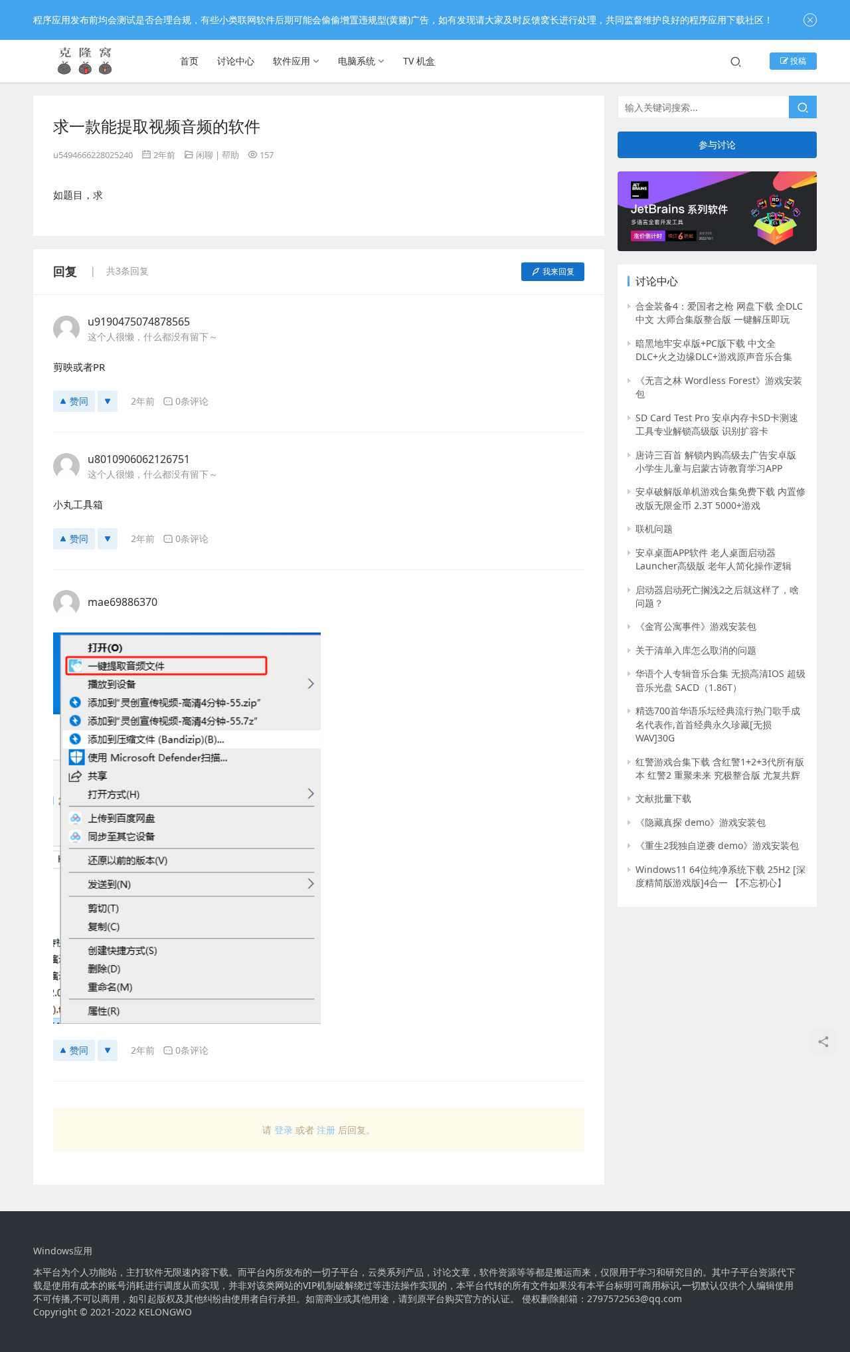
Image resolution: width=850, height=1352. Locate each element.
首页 (189, 60)
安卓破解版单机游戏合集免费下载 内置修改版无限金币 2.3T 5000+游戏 (721, 498)
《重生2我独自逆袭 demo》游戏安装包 (717, 845)
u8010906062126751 (139, 459)
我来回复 (558, 271)
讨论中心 (235, 60)
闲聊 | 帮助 (217, 155)
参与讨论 (717, 144)
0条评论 (192, 401)
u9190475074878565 (139, 321)
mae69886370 (122, 602)
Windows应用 (62, 1251)
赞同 (79, 401)
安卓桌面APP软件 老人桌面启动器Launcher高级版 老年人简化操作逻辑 (714, 559)
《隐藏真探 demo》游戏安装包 (701, 822)
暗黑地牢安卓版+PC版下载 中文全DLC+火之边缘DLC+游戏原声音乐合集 (714, 350)
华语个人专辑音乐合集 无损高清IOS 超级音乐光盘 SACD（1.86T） (721, 680)
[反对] (108, 401)
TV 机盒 (419, 60)
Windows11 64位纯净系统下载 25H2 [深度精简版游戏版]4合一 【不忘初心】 (721, 876)
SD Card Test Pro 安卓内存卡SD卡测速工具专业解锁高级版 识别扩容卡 (717, 424)
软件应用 (291, 60)
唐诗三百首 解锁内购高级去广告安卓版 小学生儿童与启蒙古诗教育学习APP (716, 461)
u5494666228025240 (93, 155)
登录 (283, 1129)
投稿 (797, 60)
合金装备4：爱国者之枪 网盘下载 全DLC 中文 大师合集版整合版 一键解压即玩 (719, 313)
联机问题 (654, 528)
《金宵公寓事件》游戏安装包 (696, 626)
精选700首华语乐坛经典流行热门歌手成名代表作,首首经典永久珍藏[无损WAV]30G (718, 724)
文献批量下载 (663, 798)
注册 (326, 1129)
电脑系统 (356, 60)
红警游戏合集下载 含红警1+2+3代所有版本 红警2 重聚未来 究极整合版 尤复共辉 (720, 768)
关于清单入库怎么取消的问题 (696, 650)
